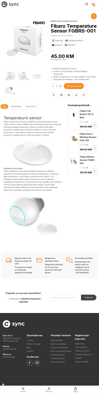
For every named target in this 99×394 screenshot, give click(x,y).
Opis (4, 106)
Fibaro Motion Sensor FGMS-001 (87, 160)
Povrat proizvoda (58, 358)
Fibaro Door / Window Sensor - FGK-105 (89, 137)
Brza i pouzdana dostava (61, 351)
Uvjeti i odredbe (81, 362)
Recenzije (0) (31, 106)
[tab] (4, 106)
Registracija (79, 344)
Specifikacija (16, 106)
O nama (30, 340)
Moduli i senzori (56, 21)
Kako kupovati (81, 347)
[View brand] (39, 31)
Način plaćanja (57, 340)
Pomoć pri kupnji (82, 351)
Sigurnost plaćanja (58, 344)
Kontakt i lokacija (34, 344)
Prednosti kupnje (58, 355)
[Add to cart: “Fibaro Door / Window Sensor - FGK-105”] (95, 148)
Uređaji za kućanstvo (70, 21)
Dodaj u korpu (75, 86)
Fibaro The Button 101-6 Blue (86, 114)
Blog (29, 347)
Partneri (30, 351)
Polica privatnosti (58, 362)
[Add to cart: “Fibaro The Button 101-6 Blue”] (95, 125)
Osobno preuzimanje (59, 347)
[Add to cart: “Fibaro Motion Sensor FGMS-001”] (95, 171)
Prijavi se (89, 297)
